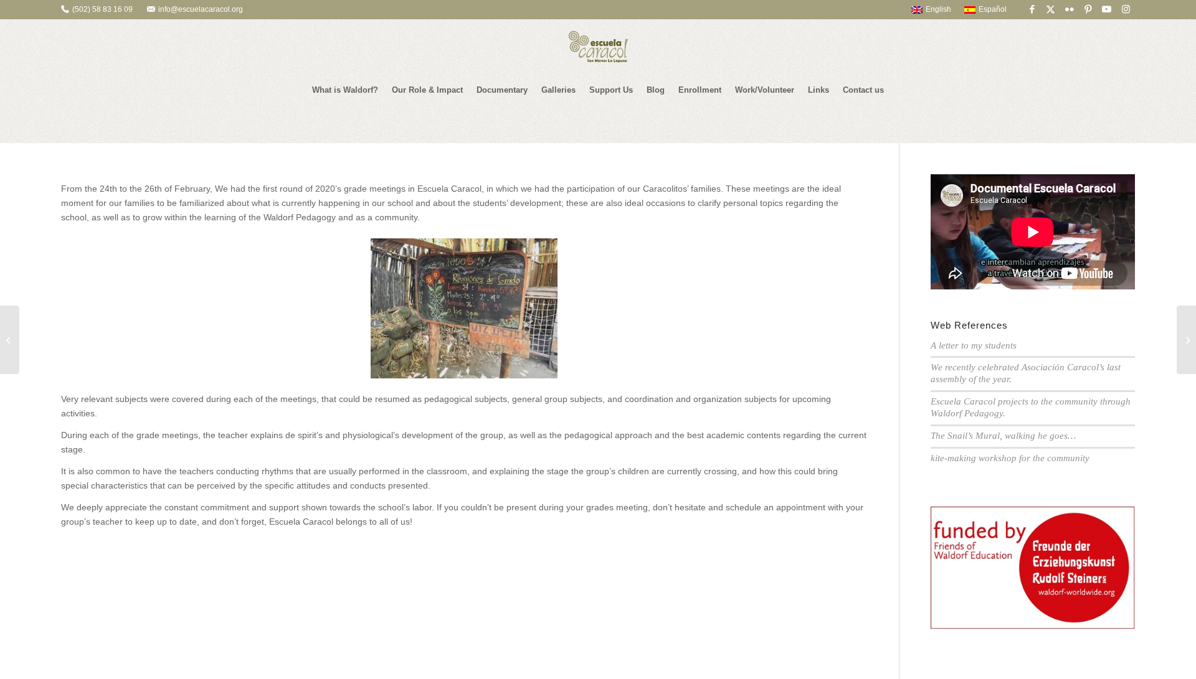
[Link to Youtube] (1107, 9)
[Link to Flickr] (1069, 9)
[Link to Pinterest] (1088, 9)
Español (993, 9)
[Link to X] (1051, 9)
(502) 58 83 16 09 (102, 9)
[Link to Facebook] (1032, 9)
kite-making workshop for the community (1010, 458)
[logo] (598, 46)
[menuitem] (925, 9)
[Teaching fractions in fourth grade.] (1186, 340)
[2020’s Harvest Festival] (9, 340)
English (938, 9)
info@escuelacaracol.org (200, 9)
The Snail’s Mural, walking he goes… (1003, 436)
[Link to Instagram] (1125, 9)
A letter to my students (974, 345)
